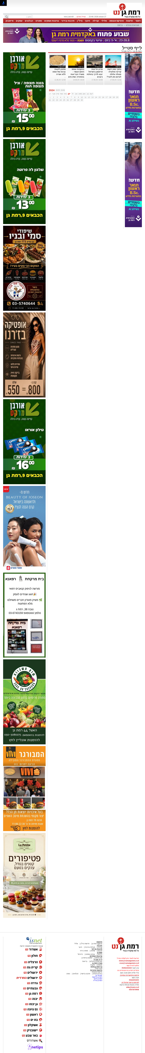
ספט (80, 94)
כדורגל (99, 954)
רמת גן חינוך (97, 979)
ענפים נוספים (90, 954)
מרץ (57, 94)
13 (92, 97)
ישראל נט (98, 975)
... (65, 77)
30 (82, 100)
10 (82, 97)
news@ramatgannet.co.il (129, 961)
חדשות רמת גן (97, 944)
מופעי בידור (84, 951)
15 (100, 97)
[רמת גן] (124, 18)
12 (89, 97)
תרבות (100, 951)
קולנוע (93, 951)
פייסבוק (9, 21)
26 (68, 100)
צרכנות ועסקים (51, 21)
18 (110, 97)
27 (71, 100)
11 (85, 97)
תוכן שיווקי (98, 958)
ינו (50, 94)
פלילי (104, 21)
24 (61, 100)
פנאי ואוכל (98, 968)
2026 (63, 90)
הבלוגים (29, 21)
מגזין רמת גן (97, 963)
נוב (88, 94)
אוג (76, 94)
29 (78, 100)
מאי (65, 94)
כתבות (92, 965)
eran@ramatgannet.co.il (129, 963)
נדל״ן (79, 21)
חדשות (129, 21)
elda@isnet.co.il (132, 987)
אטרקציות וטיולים (132, 25)
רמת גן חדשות (97, 977)
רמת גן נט (137, 51)
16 (103, 97)
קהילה (96, 21)
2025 (58, 90)
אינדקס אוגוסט (116, 21)
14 (96, 97)
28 (75, 100)
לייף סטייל (126, 51)
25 (64, 100)
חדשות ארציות (96, 970)
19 (114, 97)
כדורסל (80, 954)
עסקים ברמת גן (87, 958)
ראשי (138, 21)
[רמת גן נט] (122, 952)
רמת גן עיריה (97, 980)
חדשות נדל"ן (84, 944)
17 (107, 97)
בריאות (120, 25)
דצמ (91, 94)
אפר (61, 94)
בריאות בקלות (96, 967)
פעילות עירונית (89, 947)
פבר (53, 94)
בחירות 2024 (97, 974)
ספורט (39, 21)
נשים (68, 974)
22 (54, 100)
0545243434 (127, 968)
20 (117, 97)
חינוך (87, 21)
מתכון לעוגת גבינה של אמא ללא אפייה (59, 71)
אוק (84, 94)
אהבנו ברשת (85, 974)
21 (50, 100)
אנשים (100, 965)
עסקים (19, 21)
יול (73, 94)
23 (57, 100)
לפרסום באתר (69, 17)
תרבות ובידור (67, 21)
